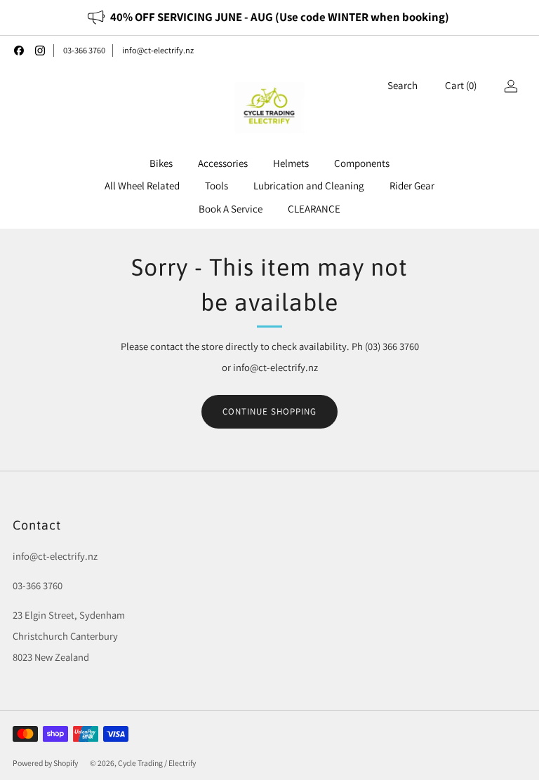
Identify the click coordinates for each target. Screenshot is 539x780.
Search (402, 85)
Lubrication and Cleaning (308, 185)
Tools (216, 185)
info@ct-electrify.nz (158, 50)
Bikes (161, 163)
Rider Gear (412, 185)
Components (362, 163)
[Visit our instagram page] (40, 50)
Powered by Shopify (45, 763)
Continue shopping (269, 411)
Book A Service (230, 208)
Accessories (223, 163)
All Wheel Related (142, 185)
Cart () (461, 85)
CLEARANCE (314, 208)
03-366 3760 (84, 50)
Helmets (291, 163)
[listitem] (269, 17)
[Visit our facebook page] (18, 50)
